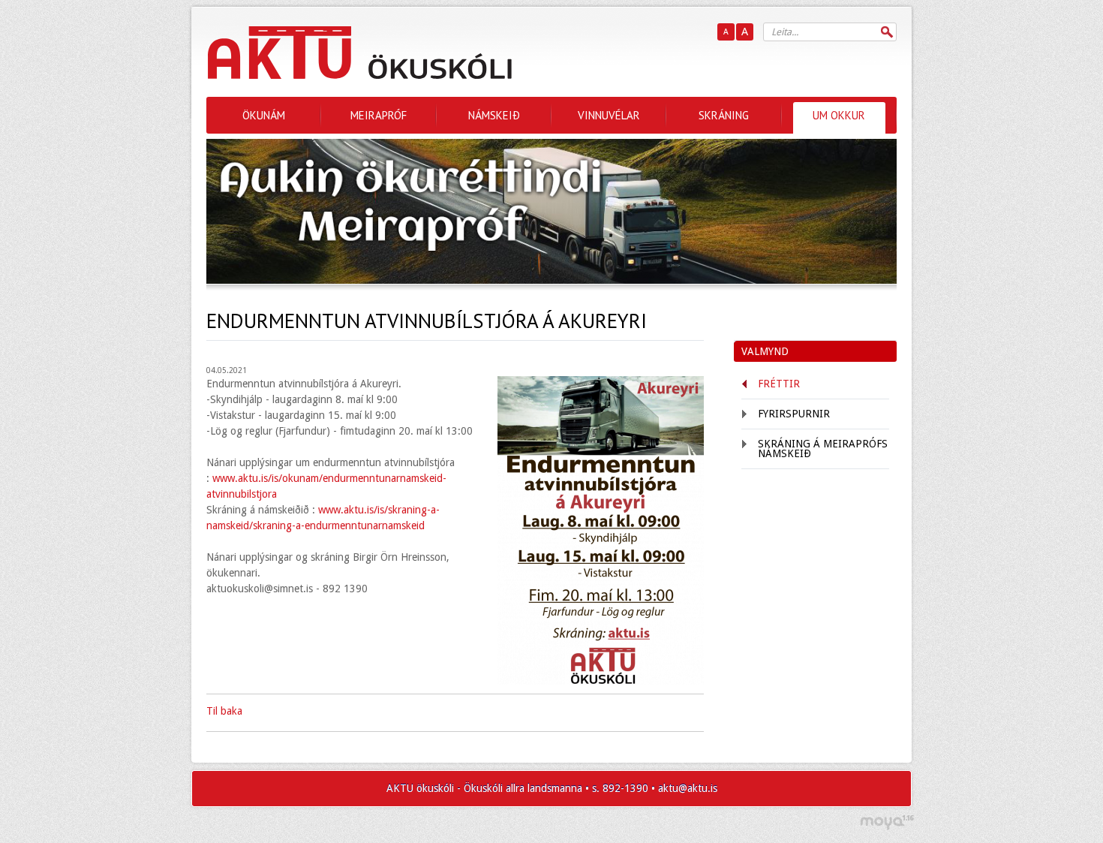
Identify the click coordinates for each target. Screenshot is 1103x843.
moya (886, 822)
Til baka (224, 711)
